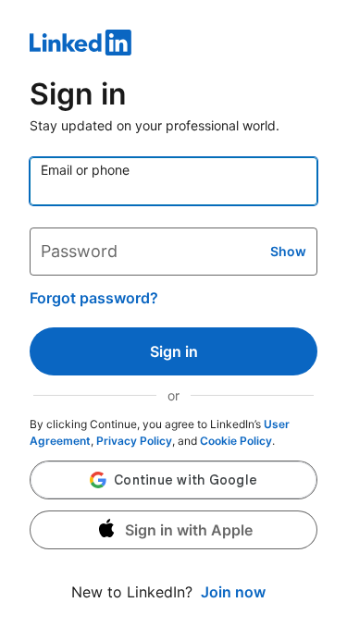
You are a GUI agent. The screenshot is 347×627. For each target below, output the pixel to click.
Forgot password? (94, 298)
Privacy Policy (134, 441)
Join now (233, 592)
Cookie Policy (236, 441)
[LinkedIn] (173, 45)
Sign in (174, 351)
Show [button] (288, 251)
